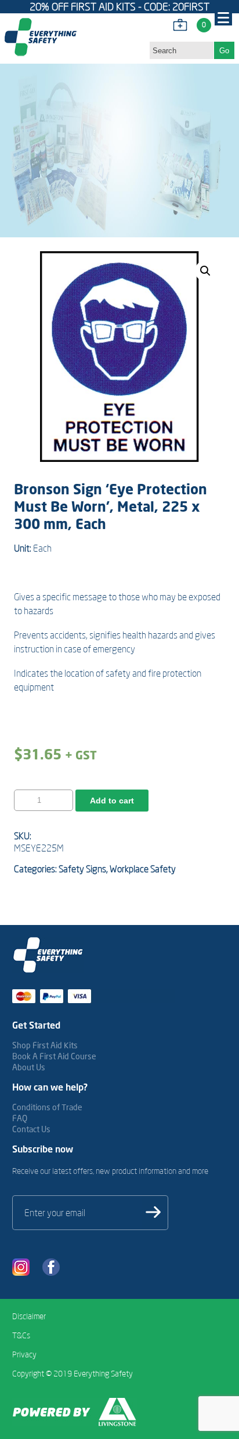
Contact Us (31, 1129)
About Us (28, 1067)
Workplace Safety (143, 869)
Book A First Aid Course (54, 1056)
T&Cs (21, 1335)
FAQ (19, 1118)
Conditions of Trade (47, 1107)
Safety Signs (82, 869)
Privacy (24, 1354)
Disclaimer (29, 1316)
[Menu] (223, 16)
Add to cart (112, 800)
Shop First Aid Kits (45, 1045)
